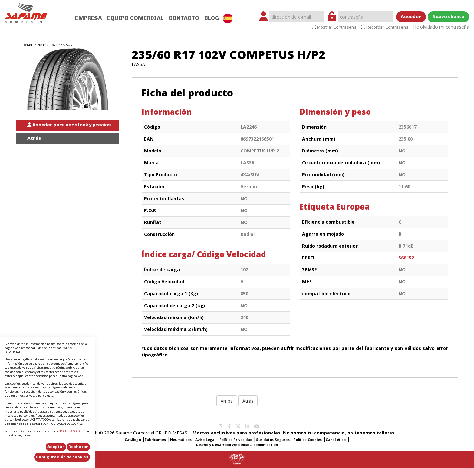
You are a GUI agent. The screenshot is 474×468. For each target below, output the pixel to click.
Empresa (88, 18)
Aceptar (55, 446)
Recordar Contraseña (387, 27)
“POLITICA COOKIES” (72, 431)
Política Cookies (307, 439)
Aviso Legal (205, 439)
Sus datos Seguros (273, 439)
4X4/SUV (65, 45)
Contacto (184, 18)
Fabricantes (155, 439)
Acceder (411, 16)
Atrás (34, 138)
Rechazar (78, 446)
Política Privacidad (235, 439)
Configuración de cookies (62, 457)
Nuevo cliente (448, 16)
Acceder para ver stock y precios (71, 125)
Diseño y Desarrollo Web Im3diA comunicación (237, 445)
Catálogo (133, 439)
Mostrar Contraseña (337, 27)
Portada (28, 45)
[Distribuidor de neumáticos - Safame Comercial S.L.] (26, 11)
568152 (406, 258)
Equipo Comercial (135, 18)
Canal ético (336, 439)
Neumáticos (46, 45)
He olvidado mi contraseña (441, 27)
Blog (211, 18)
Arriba (227, 401)
